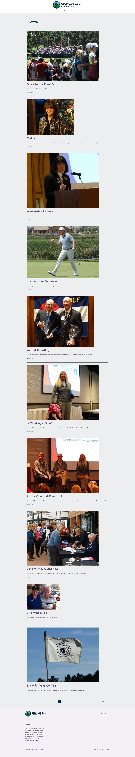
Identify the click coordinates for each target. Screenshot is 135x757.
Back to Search (67, 10)
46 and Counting (38, 350)
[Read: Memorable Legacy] (63, 180)
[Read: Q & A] (50, 117)
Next (104, 701)
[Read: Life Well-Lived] (43, 596)
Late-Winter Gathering (42, 569)
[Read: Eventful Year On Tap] (63, 654)
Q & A (31, 138)
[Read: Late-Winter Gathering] (63, 538)
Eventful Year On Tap (41, 685)
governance (28, 736)
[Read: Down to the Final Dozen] (63, 56)
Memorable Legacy (40, 211)
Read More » (30, 92)
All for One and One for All (45, 496)
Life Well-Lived (37, 613)
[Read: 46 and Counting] (60, 321)
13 (68, 701)
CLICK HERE (34, 740)
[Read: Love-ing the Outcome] (63, 252)
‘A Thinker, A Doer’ (39, 423)
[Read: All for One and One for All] (63, 465)
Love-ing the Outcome (42, 281)
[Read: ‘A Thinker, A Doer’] (63, 392)
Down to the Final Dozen (43, 84)
